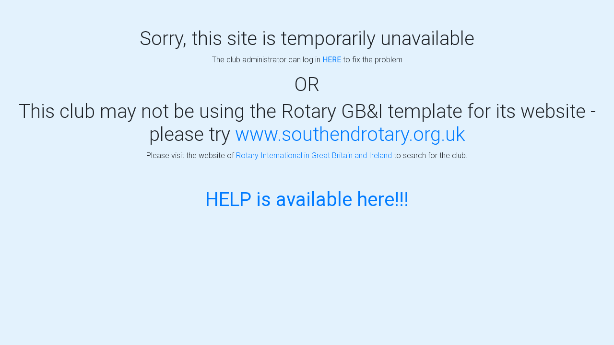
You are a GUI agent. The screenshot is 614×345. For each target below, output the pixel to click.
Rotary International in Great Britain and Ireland (314, 155)
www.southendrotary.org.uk (350, 134)
